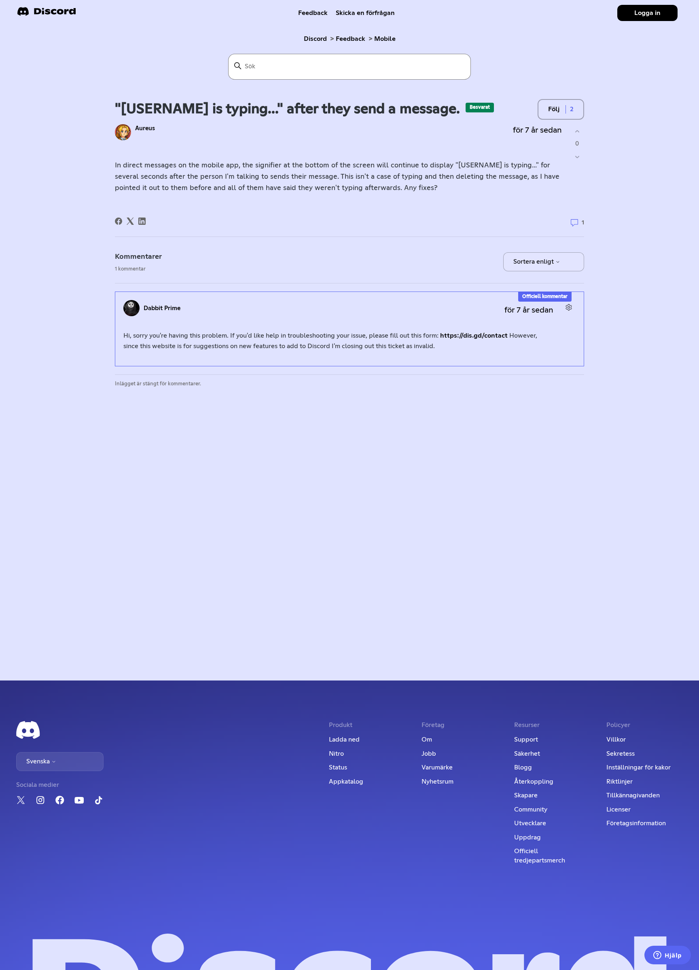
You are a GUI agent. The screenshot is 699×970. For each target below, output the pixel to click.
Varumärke (437, 767)
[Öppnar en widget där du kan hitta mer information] (667, 956)
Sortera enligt (534, 261)
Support (526, 739)
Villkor (616, 739)
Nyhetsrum (437, 781)
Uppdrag (527, 837)
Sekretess (620, 753)
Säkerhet (527, 753)
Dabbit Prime (162, 308)
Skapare (526, 795)
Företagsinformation (636, 823)
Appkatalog (346, 781)
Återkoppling (533, 781)
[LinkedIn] (142, 221)
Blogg (523, 767)
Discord (315, 39)
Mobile (385, 39)
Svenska (38, 761)
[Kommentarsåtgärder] (568, 307)
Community (530, 809)
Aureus (145, 128)
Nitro (336, 753)
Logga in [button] (647, 13)
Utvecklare (530, 823)
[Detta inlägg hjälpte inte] (577, 157)
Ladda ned (344, 739)
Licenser (618, 809)
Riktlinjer (619, 781)
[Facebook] (118, 221)
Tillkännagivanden (633, 795)
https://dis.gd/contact (474, 335)
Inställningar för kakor (638, 767)
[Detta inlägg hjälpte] (577, 131)
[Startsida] (46, 14)
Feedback (313, 13)
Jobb (429, 753)
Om (427, 739)
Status (338, 767)
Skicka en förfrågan (365, 13)
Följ (553, 109)
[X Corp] (130, 221)
